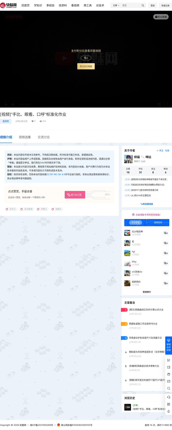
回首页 (26, 5)
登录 (153, 5)
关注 (161, 150)
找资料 (63, 5)
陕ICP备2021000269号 (41, 425)
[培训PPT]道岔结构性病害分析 (141, 190)
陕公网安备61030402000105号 (76, 425)
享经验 (50, 5)
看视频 (75, 5)
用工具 (88, 5)
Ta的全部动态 (147, 204)
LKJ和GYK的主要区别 (138, 195)
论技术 (100, 5)
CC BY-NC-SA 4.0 (56, 174)
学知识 (38, 5)
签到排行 (147, 292)
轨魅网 (22, 425)
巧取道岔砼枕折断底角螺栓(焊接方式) (144, 184)
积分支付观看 (86, 66)
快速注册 (165, 5)
